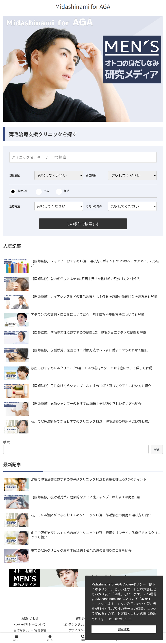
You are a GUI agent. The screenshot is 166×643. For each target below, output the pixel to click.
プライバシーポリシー (83, 630)
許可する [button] (124, 629)
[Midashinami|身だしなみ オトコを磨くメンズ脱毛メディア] (83, 578)
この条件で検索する (83, 224)
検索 (6, 442)
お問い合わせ (29, 618)
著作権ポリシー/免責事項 (30, 630)
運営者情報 (83, 618)
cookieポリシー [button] (120, 619)
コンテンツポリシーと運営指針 (83, 624)
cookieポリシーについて (30, 624)
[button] (153, 456)
